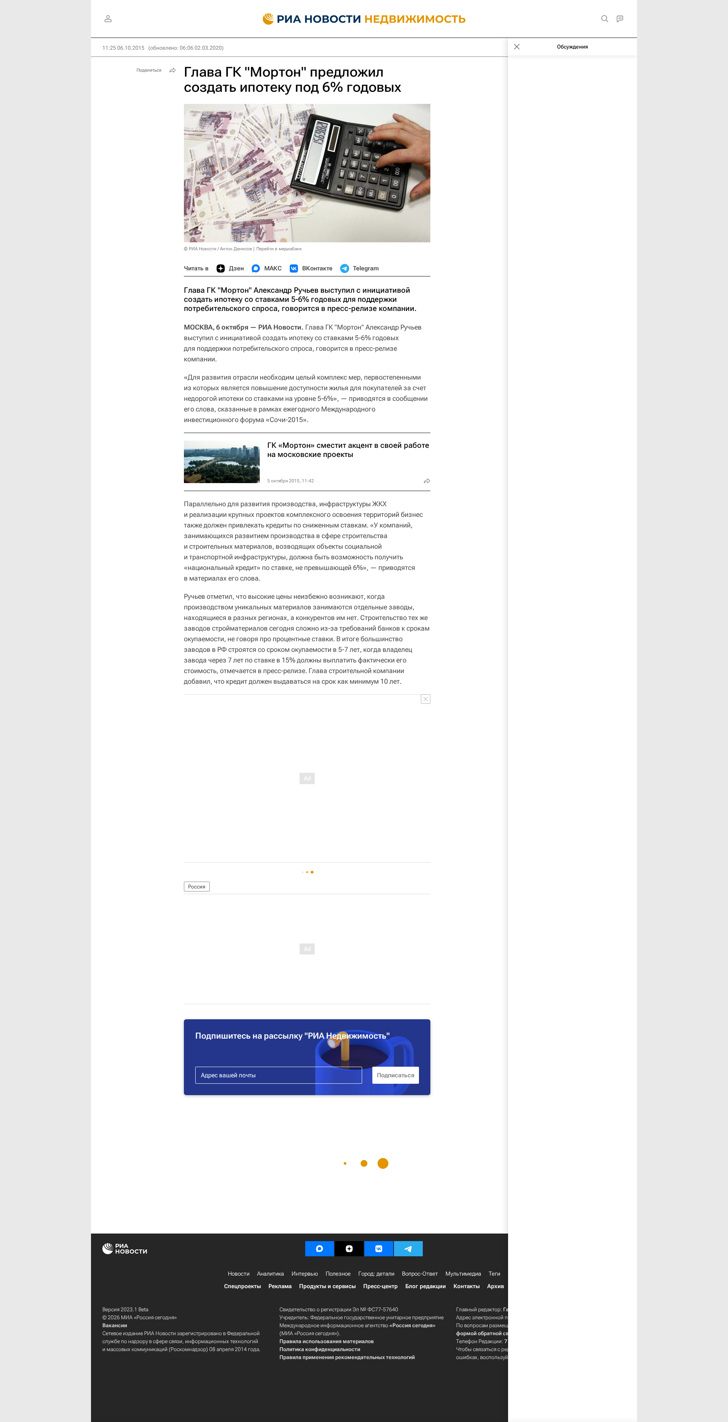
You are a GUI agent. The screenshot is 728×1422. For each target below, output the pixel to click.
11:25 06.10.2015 (123, 48)
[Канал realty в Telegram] (408, 1248)
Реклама (280, 1286)
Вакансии (114, 1325)
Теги (494, 1273)
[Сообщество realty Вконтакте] (378, 1248)
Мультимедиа (463, 1273)
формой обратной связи (487, 1333)
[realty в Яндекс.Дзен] (349, 1248)
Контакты (466, 1286)
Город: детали (376, 1273)
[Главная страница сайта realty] (364, 19)
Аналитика (270, 1273)
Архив (495, 1286)
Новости (238, 1273)
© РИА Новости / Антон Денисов (218, 248)
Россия (197, 887)
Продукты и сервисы (327, 1286)
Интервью (305, 1273)
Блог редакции (425, 1286)
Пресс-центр (380, 1286)
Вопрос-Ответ (420, 1273)
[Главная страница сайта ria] (307, 19)
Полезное (338, 1273)
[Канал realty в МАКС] (319, 1248)
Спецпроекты (242, 1286)
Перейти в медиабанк (279, 248)
